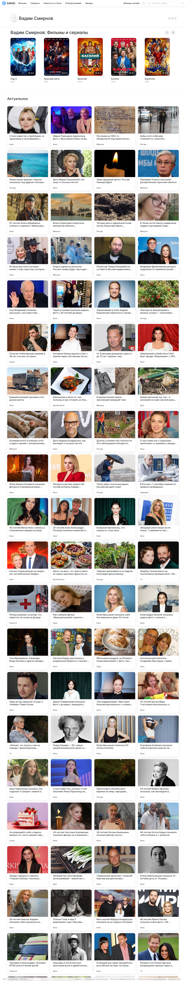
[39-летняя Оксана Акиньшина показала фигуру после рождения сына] (114, 823)
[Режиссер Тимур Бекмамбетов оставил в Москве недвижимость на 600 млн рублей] (114, 257)
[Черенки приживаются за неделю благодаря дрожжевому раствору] (114, 561)
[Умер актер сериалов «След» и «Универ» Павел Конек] (27, 692)
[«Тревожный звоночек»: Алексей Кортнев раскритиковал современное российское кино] (114, 866)
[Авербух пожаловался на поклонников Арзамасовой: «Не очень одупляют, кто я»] (158, 561)
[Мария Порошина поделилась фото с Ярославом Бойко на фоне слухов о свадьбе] (71, 126)
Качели (115, 78)
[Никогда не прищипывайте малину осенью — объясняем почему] (158, 300)
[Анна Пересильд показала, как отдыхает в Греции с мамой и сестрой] (27, 779)
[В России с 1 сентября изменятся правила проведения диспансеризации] (158, 474)
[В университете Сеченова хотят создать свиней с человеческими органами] (27, 431)
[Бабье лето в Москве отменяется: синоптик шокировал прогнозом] (158, 126)
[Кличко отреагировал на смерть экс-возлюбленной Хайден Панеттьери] (27, 561)
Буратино (150, 78)
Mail (4, 979)
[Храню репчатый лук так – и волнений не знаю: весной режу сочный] (158, 387)
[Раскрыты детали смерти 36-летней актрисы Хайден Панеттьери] (71, 474)
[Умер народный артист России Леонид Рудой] (114, 170)
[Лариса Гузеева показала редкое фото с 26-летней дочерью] (71, 300)
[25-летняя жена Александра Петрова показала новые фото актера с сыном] (71, 518)
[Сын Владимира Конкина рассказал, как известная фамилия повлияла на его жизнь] (27, 300)
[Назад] (167, 32)
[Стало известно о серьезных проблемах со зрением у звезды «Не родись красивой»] (158, 431)
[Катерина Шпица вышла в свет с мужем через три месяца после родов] (71, 344)
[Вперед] (173, 32)
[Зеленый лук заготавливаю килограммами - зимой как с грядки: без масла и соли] (71, 866)
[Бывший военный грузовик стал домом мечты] (27, 387)
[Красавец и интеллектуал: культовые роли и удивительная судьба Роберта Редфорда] (71, 953)
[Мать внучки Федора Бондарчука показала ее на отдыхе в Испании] (114, 910)
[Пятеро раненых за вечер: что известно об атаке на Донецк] (27, 605)
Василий (82, 78)
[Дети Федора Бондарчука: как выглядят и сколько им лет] (71, 431)
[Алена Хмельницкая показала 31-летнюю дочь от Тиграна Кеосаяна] (158, 866)
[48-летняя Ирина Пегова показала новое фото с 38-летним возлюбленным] (158, 910)
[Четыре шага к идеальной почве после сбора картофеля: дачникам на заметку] (114, 213)
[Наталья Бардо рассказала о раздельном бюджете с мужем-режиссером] (71, 649)
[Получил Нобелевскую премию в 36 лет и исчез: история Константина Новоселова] (27, 344)
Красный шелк (52, 78)
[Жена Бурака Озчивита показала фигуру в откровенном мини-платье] (27, 474)
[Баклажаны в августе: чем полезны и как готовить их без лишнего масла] (71, 387)
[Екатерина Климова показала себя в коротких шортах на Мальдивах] (158, 736)
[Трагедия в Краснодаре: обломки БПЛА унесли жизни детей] (27, 953)
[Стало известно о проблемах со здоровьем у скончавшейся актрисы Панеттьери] (27, 126)
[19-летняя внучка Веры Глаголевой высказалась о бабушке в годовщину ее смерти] (158, 692)
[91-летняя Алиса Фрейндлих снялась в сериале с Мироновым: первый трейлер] (27, 213)
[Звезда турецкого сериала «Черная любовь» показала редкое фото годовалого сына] (27, 866)
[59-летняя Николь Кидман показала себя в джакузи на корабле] (27, 910)
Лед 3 (13, 78)
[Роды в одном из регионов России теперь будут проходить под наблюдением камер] (71, 257)
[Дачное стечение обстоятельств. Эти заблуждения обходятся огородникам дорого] (114, 431)
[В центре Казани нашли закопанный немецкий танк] (114, 387)
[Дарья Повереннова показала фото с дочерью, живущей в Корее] (71, 692)
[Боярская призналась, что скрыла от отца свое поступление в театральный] (114, 518)
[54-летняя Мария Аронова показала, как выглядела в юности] (158, 779)
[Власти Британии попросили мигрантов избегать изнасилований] (71, 213)
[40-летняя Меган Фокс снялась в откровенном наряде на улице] (27, 518)
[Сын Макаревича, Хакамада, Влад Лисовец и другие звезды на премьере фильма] (27, 649)
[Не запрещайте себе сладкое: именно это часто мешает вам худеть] (27, 823)
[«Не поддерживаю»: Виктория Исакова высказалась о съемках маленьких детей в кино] (114, 692)
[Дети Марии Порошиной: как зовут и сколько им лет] (71, 170)
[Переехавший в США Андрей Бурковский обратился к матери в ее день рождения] (114, 300)
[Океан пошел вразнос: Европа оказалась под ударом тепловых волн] (27, 170)
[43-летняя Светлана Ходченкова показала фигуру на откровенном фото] (71, 823)
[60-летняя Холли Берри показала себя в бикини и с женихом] (158, 823)
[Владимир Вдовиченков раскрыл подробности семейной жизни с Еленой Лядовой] (158, 257)
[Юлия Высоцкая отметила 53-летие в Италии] (114, 736)
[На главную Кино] (10, 3)
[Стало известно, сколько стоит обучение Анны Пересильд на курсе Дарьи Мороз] (71, 779)
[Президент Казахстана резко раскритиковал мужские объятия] (158, 170)
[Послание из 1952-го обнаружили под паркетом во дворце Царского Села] (114, 126)
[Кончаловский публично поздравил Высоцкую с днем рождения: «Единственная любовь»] (158, 649)
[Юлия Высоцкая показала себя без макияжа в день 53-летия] (114, 605)
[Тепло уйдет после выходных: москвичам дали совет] (114, 474)
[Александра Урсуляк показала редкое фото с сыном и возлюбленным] (158, 605)
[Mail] (4, 3)
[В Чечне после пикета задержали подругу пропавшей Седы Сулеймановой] (158, 213)
